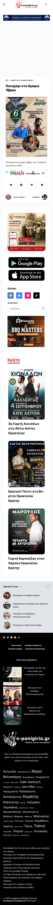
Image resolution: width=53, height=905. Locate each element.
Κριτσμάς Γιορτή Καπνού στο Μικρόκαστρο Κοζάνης (34, 710)
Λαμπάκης (10, 807)
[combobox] (24, 308)
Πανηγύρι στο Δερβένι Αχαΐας (26, 595)
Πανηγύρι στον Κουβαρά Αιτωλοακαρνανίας (35, 691)
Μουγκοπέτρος (12, 811)
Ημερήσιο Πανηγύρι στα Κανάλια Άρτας (21, 864)
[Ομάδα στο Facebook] (19, 295)
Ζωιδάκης (17, 787)
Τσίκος (39, 826)
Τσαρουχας (28, 832)
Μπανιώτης (41, 816)
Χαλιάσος (15, 835)
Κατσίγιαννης (12, 797)
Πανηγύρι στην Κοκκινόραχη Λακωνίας (21, 868)
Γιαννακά (6, 782)
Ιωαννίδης (28, 786)
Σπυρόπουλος (18, 826)
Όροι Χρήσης (16, 645)
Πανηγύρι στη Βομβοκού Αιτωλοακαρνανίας (24, 615)
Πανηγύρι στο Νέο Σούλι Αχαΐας (27, 625)
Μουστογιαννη (31, 811)
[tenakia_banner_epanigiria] (26, 172)
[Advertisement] (26, 48)
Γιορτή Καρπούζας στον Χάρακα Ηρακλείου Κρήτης (26, 563)
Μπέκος (28, 816)
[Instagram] (28, 295)
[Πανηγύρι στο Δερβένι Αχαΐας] (7, 595)
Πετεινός (19, 821)
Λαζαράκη (33, 802)
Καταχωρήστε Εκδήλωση (35, 649)
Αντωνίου (9, 771)
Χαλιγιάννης (24, 835)
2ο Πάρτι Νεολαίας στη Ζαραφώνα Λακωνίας (24, 874)
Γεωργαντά (42, 777)
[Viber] (31, 185)
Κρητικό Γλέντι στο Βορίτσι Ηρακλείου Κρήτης (26, 496)
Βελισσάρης (12, 777)
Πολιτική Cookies (15, 649)
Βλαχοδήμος (28, 777)
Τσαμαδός (7, 831)
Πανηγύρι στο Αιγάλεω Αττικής (17, 884)
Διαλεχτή (34, 782)
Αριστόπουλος (24, 772)
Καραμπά (39, 787)
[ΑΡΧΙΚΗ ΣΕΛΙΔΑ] (7, 80)
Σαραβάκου (42, 820)
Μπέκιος (8, 816)
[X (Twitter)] (21, 185)
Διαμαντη (7, 787)
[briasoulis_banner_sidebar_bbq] (26, 331)
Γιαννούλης (14, 782)
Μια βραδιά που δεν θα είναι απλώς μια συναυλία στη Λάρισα (34, 671)
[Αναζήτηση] (46, 4)
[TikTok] (36, 295)
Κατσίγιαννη (27, 791)
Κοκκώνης (11, 802)
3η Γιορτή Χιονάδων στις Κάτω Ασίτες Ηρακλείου (23, 428)
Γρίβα (23, 782)
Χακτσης (7, 835)
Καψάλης (31, 796)
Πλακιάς (29, 821)
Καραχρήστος (10, 791)
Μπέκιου (18, 816)
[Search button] (43, 308)
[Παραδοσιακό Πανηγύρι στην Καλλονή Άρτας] (7, 605)
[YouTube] (15, 637)
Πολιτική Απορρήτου (33, 645)
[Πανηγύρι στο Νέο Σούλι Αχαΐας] (7, 625)
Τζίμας (28, 826)
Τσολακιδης (40, 831)
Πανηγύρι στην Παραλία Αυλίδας (18, 887)
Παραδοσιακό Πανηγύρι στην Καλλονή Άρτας (30, 605)
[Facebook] (11, 185)
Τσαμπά (18, 831)
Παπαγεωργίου (8, 821)
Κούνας (23, 803)
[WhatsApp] (42, 185)
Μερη (32, 808)
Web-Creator (31, 901)
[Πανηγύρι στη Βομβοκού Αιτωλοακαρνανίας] (7, 615)
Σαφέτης (8, 826)
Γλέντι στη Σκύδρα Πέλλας (15, 871)
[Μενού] (4, 4)
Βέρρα (37, 771)
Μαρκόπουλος (24, 808)
